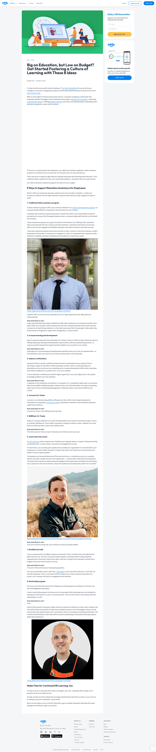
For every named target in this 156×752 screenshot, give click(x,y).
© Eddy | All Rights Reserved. (61, 750)
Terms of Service (75, 750)
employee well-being (34, 102)
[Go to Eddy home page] (53, 721)
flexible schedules (56, 102)
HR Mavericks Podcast (110, 732)
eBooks (106, 727)
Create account (135, 3)
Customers (92, 727)
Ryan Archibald (32, 538)
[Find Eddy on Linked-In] (41, 732)
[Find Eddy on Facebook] (50, 732)
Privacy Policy (87, 750)
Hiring (76, 732)
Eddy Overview (78, 724)
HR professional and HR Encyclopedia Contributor (53, 311)
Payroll (76, 727)
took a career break (33, 93)
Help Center (107, 740)
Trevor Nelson (32, 680)
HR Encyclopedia (108, 729)
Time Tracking (78, 737)
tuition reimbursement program (84, 207)
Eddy (28, 60)
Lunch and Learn (33, 441)
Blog (32, 60)
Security (95, 750)
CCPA (101, 750)
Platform (12, 3)
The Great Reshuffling (68, 88)
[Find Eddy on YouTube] (46, 732)
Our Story (91, 724)
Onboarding (77, 735)
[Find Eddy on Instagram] (55, 732)
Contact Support (108, 742)
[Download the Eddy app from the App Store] (45, 736)
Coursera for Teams (52, 402)
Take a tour (149, 3)
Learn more (119, 78)
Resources (22, 3)
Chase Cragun (31, 311)
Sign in (124, 3)
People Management (80, 729)
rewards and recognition (79, 99)
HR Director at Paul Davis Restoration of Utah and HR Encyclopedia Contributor (64, 538)
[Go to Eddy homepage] (5, 3)
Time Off (76, 740)
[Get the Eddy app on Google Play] (56, 736)
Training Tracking (79, 742)
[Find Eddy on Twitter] (59, 732)
